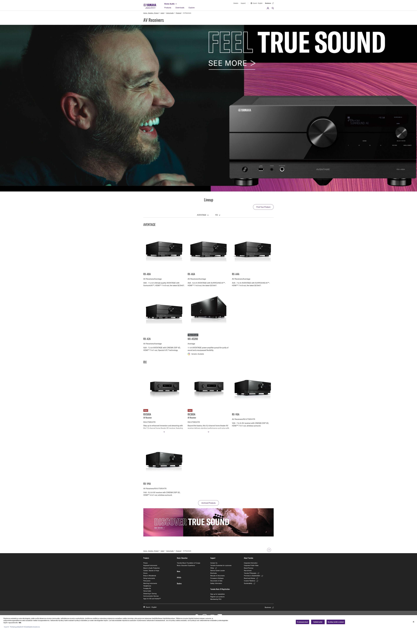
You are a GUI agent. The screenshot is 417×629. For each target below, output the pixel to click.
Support (243, 3)
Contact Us (213, 563)
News (178, 571)
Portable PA (147, 588)
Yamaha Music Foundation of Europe (188, 563)
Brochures (213, 573)
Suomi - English (257, 3)
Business (268, 3)
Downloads (179, 7)
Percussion (146, 581)
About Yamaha (248, 558)
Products (167, 7)
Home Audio (169, 3)
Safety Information (216, 583)
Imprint (6, 627)
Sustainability (248, 583)
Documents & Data (216, 581)
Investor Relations (249, 581)
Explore (192, 7)
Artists (179, 577)
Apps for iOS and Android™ (152, 599)
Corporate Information (250, 563)
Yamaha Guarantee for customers (221, 565)
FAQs (212, 568)
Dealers (235, 3)
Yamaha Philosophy (250, 573)
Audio (162, 13)
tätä (20, 623)
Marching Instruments (150, 583)
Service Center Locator (217, 570)
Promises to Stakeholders (252, 576)
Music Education (182, 558)
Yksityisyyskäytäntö (16, 627)
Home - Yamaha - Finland (150, 13)
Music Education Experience (186, 565)
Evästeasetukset (302, 622)
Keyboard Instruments (150, 565)
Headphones (147, 586)
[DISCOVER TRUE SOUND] (208, 522)
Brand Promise (248, 568)
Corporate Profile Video (251, 565)
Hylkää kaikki (317, 622)
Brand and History (249, 578)
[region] (208, 622)
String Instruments (149, 578)
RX (216, 215)
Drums (145, 573)
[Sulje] (413, 621)
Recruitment (248, 570)
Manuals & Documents (217, 576)
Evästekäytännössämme (32, 627)
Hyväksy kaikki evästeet (336, 622)
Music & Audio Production (151, 568)
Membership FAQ (215, 599)
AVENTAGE (201, 215)
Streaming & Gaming (149, 593)
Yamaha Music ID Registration (220, 589)
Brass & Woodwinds (149, 576)
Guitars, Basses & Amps (151, 570)
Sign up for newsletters (217, 594)
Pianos (145, 563)
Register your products (217, 597)
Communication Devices (151, 596)
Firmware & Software (216, 578)
